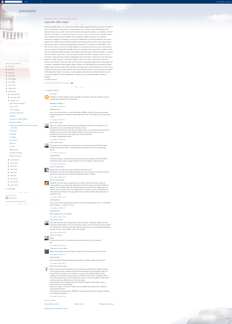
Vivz (51, 94)
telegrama (13, 134)
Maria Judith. (54, 122)
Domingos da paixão (56, 248)
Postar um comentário (50, 300)
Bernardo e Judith (15, 122)
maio (12, 172)
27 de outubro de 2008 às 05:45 (58, 153)
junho (12, 169)
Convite (12, 146)
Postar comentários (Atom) (58, 308)
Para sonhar (13, 131)
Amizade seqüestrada (16, 113)
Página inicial (79, 304)
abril (12, 175)
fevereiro (13, 182)
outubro (13, 100)
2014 (10, 73)
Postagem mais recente (51, 304)
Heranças (13, 116)
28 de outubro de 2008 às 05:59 (58, 232)
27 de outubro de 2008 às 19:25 (58, 217)
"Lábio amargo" (15, 109)
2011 (10, 82)
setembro (13, 160)
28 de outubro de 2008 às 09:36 (58, 263)
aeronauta (27, 10)
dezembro (13, 94)
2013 (10, 76)
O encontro (13, 140)
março (12, 179)
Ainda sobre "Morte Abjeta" (19, 119)
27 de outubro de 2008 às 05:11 (58, 120)
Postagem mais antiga (106, 304)
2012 (10, 79)
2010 (10, 85)
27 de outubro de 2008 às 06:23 (58, 164)
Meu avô (12, 143)
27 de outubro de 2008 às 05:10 (58, 106)
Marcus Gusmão (55, 180)
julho (12, 166)
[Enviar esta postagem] (71, 83)
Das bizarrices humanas (17, 103)
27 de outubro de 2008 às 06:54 (58, 177)
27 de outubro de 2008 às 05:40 (58, 139)
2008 (10, 91)
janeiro (12, 185)
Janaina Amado (55, 166)
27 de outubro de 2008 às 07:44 (58, 197)
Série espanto (14, 149)
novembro (13, 97)
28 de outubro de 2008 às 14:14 (58, 296)
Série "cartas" (14, 106)
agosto (12, 163)
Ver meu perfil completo (15, 201)
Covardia (13, 137)
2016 (10, 66)
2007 (10, 189)
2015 (10, 69)
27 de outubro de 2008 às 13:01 (58, 208)
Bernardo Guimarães (56, 266)
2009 (10, 88)
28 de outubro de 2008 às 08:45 (58, 254)
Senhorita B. (54, 235)
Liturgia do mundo (16, 153)
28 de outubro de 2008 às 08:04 (58, 245)
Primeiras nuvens (15, 156)
